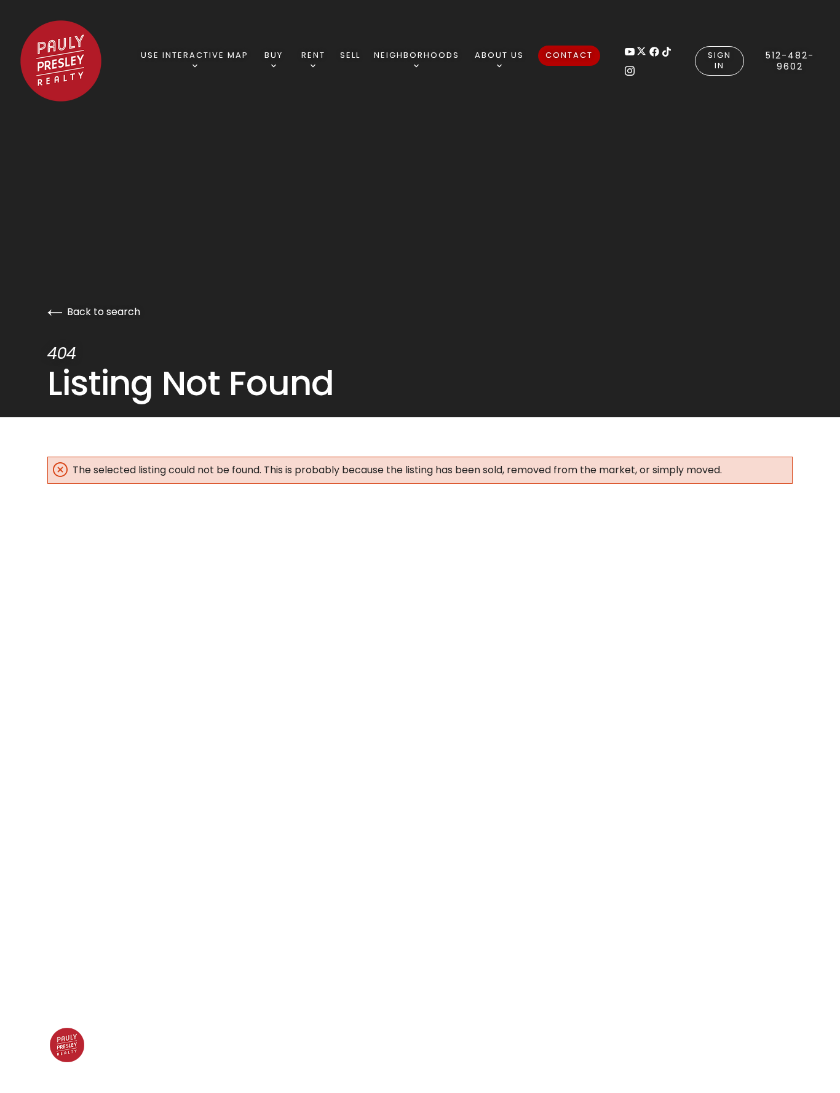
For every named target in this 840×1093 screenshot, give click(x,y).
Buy (273, 55)
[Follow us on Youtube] (630, 51)
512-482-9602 (790, 61)
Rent (313, 55)
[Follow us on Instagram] (630, 70)
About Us (499, 55)
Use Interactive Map (194, 55)
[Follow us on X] (642, 51)
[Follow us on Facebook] (654, 51)
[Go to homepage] (78, 61)
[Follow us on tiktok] (667, 51)
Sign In (719, 60)
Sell (350, 55)
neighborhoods (416, 55)
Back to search (103, 312)
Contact (569, 55)
